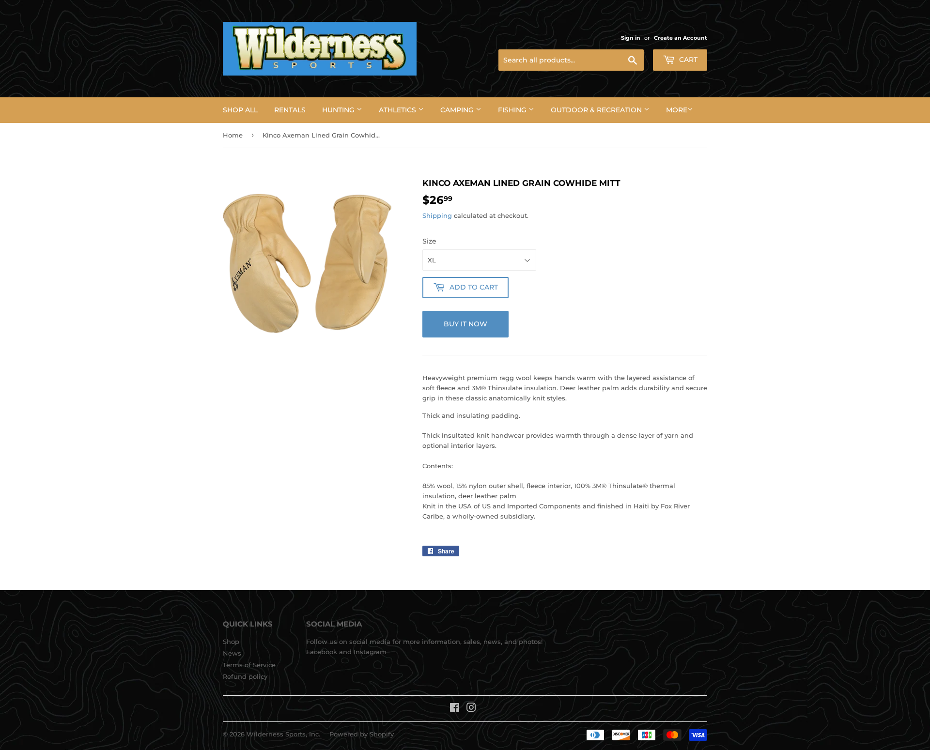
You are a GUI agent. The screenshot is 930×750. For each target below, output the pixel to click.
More (676, 110)
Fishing (513, 110)
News (232, 653)
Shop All (240, 110)
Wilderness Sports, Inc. (283, 734)
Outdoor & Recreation (597, 110)
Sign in (630, 37)
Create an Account (680, 37)
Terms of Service (249, 665)
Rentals (290, 110)
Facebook (321, 652)
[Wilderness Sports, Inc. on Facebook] (455, 709)
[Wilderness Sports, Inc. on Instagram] (471, 709)
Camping (458, 110)
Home (233, 135)
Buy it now (465, 324)
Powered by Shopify (361, 734)
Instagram (370, 652)
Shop (231, 641)
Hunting (339, 110)
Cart (687, 59)
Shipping (437, 215)
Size (429, 241)
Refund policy (245, 676)
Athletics (398, 110)
